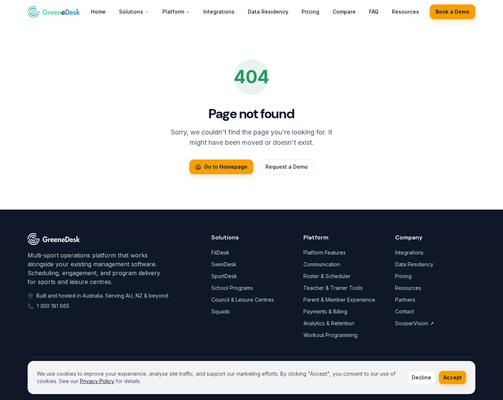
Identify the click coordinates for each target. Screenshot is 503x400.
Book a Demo (452, 11)
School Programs (232, 288)
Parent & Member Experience (339, 300)
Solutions (131, 11)
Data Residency (414, 264)
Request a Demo (286, 167)
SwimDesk (223, 264)
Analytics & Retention (328, 323)
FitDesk (220, 252)
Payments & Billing (325, 311)
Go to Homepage (225, 167)
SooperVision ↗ (414, 323)
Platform (173, 11)
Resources (408, 288)
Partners (405, 300)
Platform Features (324, 252)
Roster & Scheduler (327, 276)
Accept (452, 377)
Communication (321, 264)
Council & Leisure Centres (242, 300)
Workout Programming (330, 335)
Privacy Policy (97, 381)
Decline (421, 377)
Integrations (409, 252)
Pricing (403, 276)
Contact (404, 311)
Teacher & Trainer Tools (333, 288)
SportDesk (224, 276)
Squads (220, 311)
